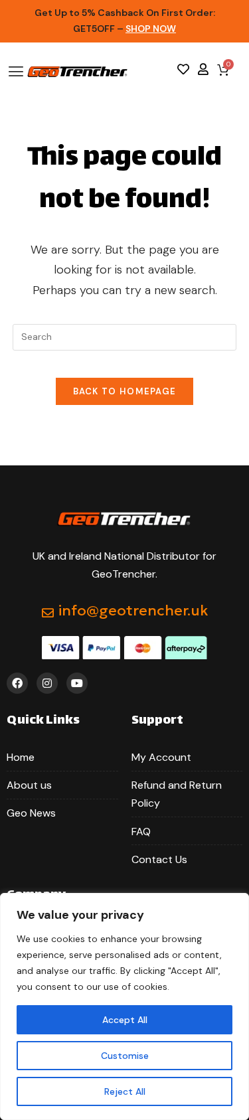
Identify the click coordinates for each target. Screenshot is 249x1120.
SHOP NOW (150, 29)
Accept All (124, 1020)
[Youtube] (77, 683)
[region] (124, 1006)
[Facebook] (17, 683)
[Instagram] (47, 683)
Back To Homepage (125, 391)
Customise (125, 1056)
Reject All (124, 1091)
